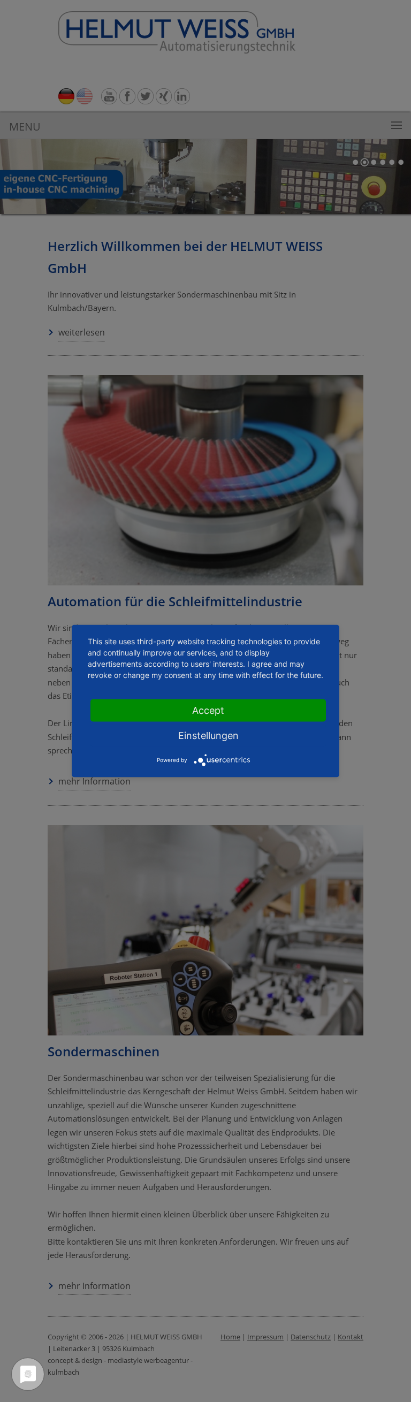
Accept (208, 710)
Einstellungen (208, 735)
